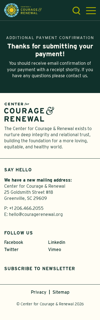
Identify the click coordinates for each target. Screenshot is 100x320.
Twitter (11, 249)
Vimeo (54, 249)
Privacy (38, 292)
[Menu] (91, 11)
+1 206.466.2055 (26, 208)
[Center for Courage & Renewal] (23, 9)
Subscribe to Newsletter (39, 268)
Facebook (13, 242)
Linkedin (56, 242)
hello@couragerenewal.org (36, 214)
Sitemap (60, 292)
